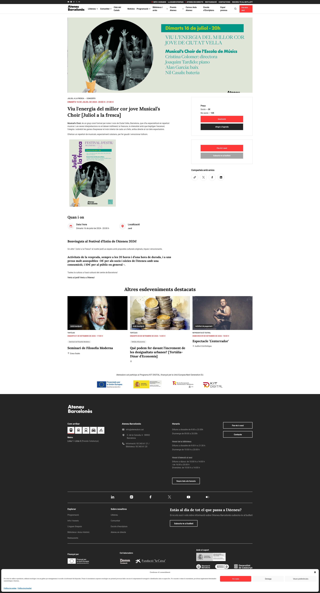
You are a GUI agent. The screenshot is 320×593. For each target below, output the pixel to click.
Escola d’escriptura (119, 526)
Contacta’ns (224, 2)
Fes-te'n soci (245, 9)
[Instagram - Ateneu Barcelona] (71, 2)
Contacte (238, 434)
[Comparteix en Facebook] (212, 177)
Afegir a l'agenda (222, 127)
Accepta (235, 579)
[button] (315, 572)
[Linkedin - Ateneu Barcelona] (112, 498)
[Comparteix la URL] (194, 177)
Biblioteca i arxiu (157, 9)
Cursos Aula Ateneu (191, 9)
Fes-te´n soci (238, 425)
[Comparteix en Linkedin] (221, 177)
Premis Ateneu (173, 9)
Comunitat (104, 9)
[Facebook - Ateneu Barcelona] (74, 2)
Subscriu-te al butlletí (221, 156)
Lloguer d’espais (176, 2)
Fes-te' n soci (222, 148)
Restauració (211, 2)
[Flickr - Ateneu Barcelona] (79, 2)
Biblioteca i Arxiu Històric (79, 532)
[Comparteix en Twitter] (203, 177)
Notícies (131, 9)
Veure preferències (300, 579)
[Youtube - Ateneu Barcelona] (68, 2)
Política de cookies (10, 588)
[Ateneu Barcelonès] (76, 14)
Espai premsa (223, 9)
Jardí (130, 228)
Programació (142, 9)
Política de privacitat (25, 588)
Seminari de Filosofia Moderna (79, 342)
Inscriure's (222, 119)
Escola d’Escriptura (208, 9)
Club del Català (117, 9)
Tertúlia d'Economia (138, 342)
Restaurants (73, 538)
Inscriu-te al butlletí (242, 2)
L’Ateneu (92, 9)
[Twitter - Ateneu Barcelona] (77, 2)
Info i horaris (159, 2)
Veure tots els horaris (186, 481)
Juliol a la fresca (76, 98)
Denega (268, 579)
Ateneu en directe (195, 2)
